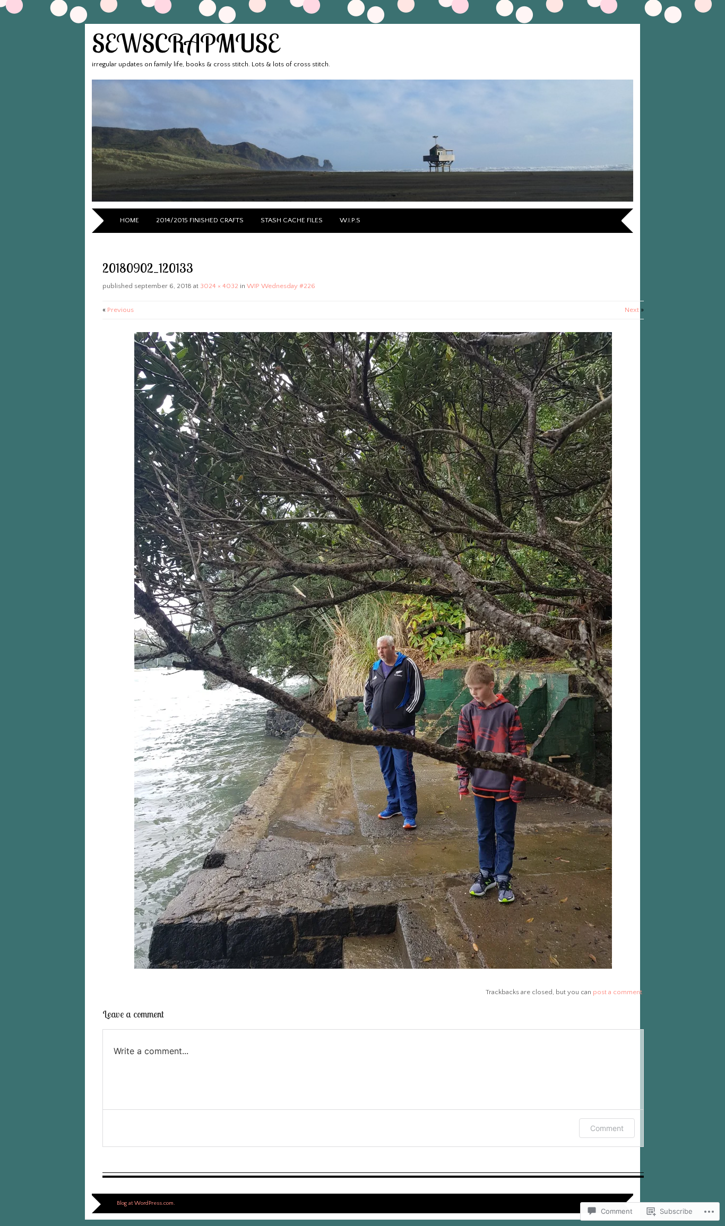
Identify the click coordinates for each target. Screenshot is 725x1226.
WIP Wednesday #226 (281, 286)
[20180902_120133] (373, 966)
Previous (118, 310)
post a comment (617, 992)
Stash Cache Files (292, 220)
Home (129, 220)
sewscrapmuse (185, 43)
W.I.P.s (350, 220)
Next (634, 310)
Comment (607, 1128)
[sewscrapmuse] (362, 202)
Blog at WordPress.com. (146, 1203)
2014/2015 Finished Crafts (200, 220)
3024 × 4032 (219, 286)
